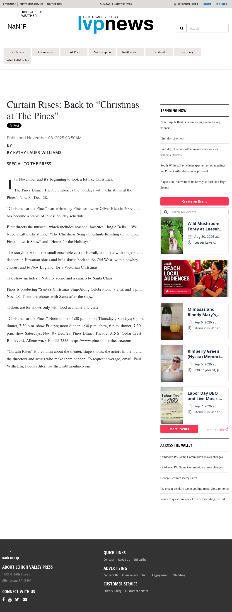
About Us (124, 559)
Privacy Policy (112, 591)
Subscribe (139, 559)
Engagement (161, 575)
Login (207, 4)
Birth (144, 575)
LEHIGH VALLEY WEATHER (29, 23)
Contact (109, 559)
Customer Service (136, 591)
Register (221, 4)
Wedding (179, 575)
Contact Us (111, 575)
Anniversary (130, 575)
